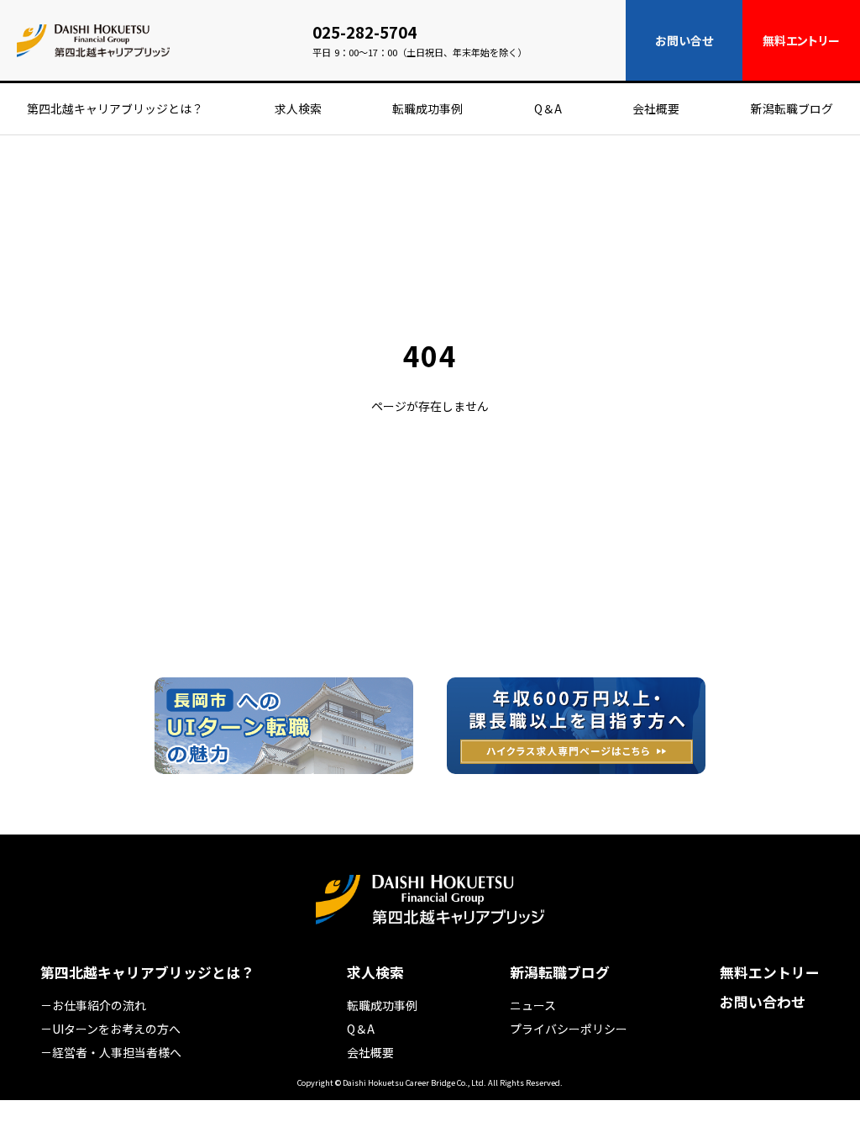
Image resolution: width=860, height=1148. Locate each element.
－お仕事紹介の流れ (93, 1005)
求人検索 (298, 108)
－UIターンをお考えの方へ (110, 1028)
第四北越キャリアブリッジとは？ (115, 108)
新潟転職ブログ (792, 108)
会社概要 (655, 108)
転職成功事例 (427, 108)
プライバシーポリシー (568, 1028)
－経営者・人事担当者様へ (110, 1052)
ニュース (533, 1005)
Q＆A (548, 108)
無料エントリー (770, 973)
